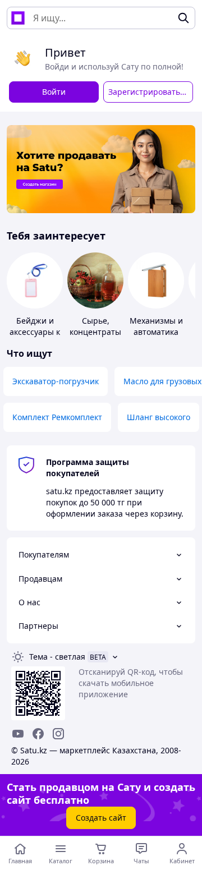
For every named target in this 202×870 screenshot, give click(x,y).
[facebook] (38, 733)
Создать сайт (101, 817)
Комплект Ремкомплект (57, 417)
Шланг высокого (158, 417)
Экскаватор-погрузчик (55, 381)
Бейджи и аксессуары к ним (35, 331)
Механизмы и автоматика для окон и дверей (156, 337)
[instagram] (58, 733)
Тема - (57, 656)
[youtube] (18, 733)
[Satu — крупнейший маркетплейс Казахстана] (18, 18)
